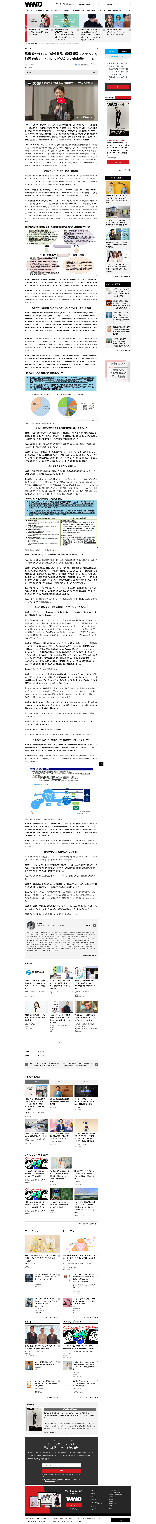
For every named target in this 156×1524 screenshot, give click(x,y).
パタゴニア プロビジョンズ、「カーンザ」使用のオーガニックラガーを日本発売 (60, 1204)
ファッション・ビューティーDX (35, 1351)
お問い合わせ (112, 1503)
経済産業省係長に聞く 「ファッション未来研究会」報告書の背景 (35, 1017)
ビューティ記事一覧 (90, 1317)
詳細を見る (118, 162)
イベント (37, 1282)
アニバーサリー (32, 1263)
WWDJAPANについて (114, 1490)
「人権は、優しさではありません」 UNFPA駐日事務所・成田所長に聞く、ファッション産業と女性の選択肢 (60, 1175)
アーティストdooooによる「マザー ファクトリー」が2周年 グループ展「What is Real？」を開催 (46, 1277)
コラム (32, 1139)
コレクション (102, 11)
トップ (92, 1490)
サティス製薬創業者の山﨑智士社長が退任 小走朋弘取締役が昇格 (59, 1101)
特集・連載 (91, 11)
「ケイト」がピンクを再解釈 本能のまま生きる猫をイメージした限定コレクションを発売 (84, 1301)
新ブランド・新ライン (79, 1284)
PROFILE (88, 925)
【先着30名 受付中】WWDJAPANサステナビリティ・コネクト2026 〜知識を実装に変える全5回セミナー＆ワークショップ (65, 35)
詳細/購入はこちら (49, 1432)
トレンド (34, 1112)
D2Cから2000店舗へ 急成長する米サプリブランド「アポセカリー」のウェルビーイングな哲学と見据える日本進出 (84, 1137)
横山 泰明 (27, 1354)
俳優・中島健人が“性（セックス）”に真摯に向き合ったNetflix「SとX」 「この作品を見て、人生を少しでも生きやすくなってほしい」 (90, 35)
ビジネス (49, 11)
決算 (36, 1388)
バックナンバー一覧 (124, 170)
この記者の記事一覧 (88, 955)
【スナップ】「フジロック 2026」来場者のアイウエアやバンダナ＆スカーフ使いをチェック (46, 1301)
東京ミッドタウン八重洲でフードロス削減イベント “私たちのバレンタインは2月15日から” (44, 1064)
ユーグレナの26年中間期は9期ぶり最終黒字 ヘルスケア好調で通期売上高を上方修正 (46, 1383)
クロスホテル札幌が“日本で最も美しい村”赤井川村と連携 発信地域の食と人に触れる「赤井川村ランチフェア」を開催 (84, 1207)
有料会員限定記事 (84, 4)
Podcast (37, 1179)
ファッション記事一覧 (51, 1317)
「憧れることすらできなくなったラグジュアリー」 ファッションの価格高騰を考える (34, 1204)
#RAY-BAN (38, 1312)
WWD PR (122, 276)
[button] (129, 11)
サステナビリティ (79, 11)
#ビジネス (41, 1052)
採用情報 (111, 1505)
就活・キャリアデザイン (62, 11)
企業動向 (27, 991)
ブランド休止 (78, 1107)
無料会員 (111, 51)
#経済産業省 (41, 1055)
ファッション (29, 11)
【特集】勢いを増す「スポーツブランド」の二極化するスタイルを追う (38, 32)
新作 (26, 1263)
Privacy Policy (76, 1479)
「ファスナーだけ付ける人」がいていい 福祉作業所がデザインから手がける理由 (34, 1173)
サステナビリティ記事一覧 (88, 1397)
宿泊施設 (76, 1215)
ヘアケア (81, 1286)
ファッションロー (54, 991)
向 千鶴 (30, 67)
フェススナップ (39, 1306)
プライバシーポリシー (61, 1474)
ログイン (128, 4)
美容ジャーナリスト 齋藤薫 (70, 1268)
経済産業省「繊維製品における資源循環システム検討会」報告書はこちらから (52, 914)
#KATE (75, 1312)
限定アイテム (76, 1306)
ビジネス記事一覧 (52, 1397)
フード (82, 1215)
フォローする (41, 928)
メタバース (28, 1023)
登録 (118, 87)
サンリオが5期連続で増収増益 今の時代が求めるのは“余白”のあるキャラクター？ (60, 1136)
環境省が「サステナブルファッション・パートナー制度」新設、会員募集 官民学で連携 (84, 1175)
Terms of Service (50, 1481)
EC (25, 1351)
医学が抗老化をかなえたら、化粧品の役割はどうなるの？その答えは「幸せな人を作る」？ (79, 1258)
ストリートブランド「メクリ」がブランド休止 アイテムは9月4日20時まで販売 (84, 1101)
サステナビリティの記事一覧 (87, 1224)
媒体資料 (111, 1508)
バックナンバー (98, 4)
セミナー (119, 4)
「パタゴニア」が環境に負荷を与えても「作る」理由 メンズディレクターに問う (85, 1017)
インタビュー (34, 1024)
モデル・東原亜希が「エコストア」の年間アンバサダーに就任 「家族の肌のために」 (77, 1064)
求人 (109, 11)
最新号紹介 (117, 11)
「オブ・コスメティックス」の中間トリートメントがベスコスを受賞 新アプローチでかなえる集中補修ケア (121, 317)
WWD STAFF (28, 995)
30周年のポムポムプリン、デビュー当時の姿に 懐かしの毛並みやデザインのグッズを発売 (41, 1258)
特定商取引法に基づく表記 (115, 1494)
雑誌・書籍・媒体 (62, 1025)
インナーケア (86, 1144)
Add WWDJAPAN (83, 64)
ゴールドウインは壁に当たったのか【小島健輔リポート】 (34, 1135)
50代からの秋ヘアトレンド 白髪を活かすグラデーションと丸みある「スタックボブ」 (116, 32)
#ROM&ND (76, 1294)
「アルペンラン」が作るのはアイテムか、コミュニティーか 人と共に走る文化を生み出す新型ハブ (116, 222)
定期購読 (110, 4)
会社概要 (111, 1501)
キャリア (93, 1509)
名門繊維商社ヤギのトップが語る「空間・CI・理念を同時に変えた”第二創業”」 (116, 244)
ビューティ (40, 11)
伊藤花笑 (27, 1266)
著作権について (113, 1499)
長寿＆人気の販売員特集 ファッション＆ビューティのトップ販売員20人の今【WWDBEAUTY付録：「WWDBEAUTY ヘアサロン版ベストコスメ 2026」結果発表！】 (69, 1415)
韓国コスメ (88, 1286)
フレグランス (89, 1284)
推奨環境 (111, 1497)
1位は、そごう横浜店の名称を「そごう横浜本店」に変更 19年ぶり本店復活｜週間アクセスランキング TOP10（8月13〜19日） (35, 1104)
